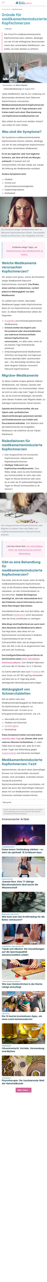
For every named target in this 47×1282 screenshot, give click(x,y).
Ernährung (6, 1046)
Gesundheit (6, 9)
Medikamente (17, 9)
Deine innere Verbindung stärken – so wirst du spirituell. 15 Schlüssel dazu (22, 851)
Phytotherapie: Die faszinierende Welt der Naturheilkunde (23, 1082)
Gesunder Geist (8, 847)
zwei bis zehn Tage (11, 738)
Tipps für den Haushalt (11, 981)
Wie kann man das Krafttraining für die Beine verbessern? (23, 918)
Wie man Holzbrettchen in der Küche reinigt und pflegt (22, 985)
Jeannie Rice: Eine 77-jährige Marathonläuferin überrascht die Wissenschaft (20, 884)
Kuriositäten (7, 879)
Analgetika (10, 321)
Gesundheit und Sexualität (13, 946)
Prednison (36, 671)
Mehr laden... (24, 1090)
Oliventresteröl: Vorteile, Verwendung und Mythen (23, 1050)
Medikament (19, 615)
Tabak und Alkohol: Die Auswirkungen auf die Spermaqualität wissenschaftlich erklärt (23, 952)
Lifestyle (5, 1014)
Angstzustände (9, 753)
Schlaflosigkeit (11, 726)
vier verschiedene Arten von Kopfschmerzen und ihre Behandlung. (25, 550)
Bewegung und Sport (10, 914)
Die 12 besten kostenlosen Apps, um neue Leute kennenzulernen (22, 1018)
